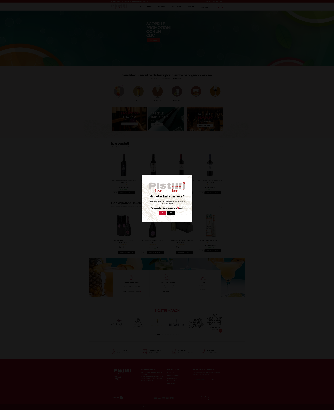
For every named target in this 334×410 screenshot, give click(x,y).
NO (171, 212)
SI (162, 212)
